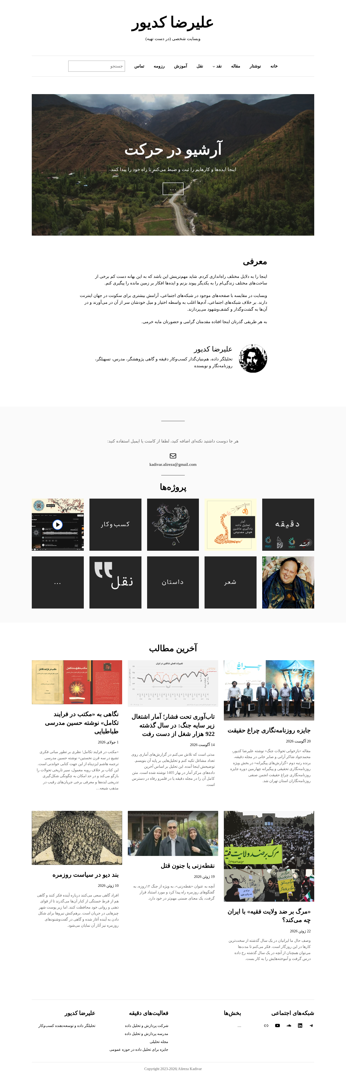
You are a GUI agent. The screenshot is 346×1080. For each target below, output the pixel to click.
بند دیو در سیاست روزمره (85, 874)
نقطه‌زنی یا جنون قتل (188, 865)
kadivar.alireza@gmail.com (173, 464)
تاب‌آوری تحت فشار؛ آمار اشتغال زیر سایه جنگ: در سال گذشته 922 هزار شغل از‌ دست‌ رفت (173, 725)
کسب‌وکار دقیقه (173, 359)
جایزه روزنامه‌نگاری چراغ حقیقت (269, 730)
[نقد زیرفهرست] (214, 66)
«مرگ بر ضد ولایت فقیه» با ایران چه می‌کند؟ (269, 915)
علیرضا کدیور (173, 22)
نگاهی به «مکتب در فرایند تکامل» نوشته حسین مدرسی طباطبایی (82, 723)
